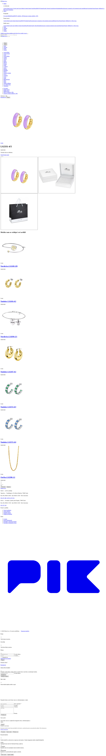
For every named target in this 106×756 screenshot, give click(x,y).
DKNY (38, 8)
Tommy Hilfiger (98, 8)
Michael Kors (87, 8)
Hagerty (54, 8)
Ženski (12, 16)
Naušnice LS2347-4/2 (8, 372)
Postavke (3, 731)
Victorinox (10, 9)
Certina (26, 8)
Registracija (3, 665)
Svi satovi (5, 16)
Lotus (82, 8)
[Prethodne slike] (1, 156)
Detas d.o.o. (3, 488)
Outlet (4, 29)
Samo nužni (9, 731)
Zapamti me (5, 657)
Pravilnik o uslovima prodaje (10, 521)
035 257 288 (3, 498)
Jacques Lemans (67, 8)
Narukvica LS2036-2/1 (9, 336)
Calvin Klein (6, 8)
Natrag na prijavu (4, 676)
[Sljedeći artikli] (1, 483)
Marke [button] (4, 3)
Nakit (4, 27)
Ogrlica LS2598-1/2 (8, 477)
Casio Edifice (21, 8)
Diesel (35, 8)
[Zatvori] (1, 484)
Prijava (2, 660)
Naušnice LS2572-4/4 (8, 442)
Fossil (44, 8)
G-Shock (48, 8)
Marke (5, 43)
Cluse (32, 8)
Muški (9, 16)
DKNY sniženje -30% (19, 16)
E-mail (16, 705)
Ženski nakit (6, 155)
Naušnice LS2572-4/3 (8, 407)
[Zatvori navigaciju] (9, 36)
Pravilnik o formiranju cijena (9, 522)
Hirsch (62, 8)
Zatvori (2, 724)
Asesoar (5, 28)
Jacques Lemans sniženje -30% (31, 16)
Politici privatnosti (4, 729)
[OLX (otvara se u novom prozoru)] (53, 628)
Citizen (29, 8)
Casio (17, 8)
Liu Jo (72, 8)
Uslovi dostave (6, 511)
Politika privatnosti (7, 514)
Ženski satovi (6, 89)
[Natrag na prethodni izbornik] (7, 36)
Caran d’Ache (12, 8)
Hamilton (58, 8)
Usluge (5, 31)
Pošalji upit (3, 714)
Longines (76, 8)
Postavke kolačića (25, 631)
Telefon (16, 706)
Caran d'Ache (6, 53)
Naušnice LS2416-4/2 (8, 301)
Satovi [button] (4, 11)
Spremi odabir (10, 754)
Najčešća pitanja (7, 512)
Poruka (15, 713)
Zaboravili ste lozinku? (6, 658)
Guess (51, 8)
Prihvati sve (15, 731)
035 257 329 (3, 505)
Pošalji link (3, 674)
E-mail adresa (17, 654)
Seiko (91, 8)
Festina (41, 8)
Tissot (93, 8)
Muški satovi (6, 91)
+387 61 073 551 (10, 498)
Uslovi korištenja (7, 510)
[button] (4, 33)
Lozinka (16, 655)
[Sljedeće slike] (2, 156)
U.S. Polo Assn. (73, 20)
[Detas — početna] (4, 36)
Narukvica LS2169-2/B (9, 266)
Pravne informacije (7, 520)
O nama (5, 519)
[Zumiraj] (2, 484)
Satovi (5, 44)
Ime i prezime (17, 703)
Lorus (79, 8)
